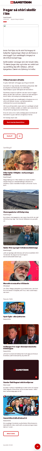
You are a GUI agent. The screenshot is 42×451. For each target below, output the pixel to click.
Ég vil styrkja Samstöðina (16, 122)
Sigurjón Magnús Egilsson (17, 19)
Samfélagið (7, 17)
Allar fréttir (11, 433)
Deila (9, 136)
